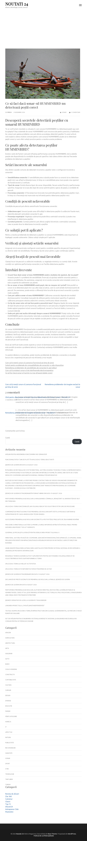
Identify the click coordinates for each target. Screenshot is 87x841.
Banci (7, 664)
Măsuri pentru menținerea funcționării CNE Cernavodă (26, 454)
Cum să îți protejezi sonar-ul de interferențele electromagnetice (29, 370)
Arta (7, 648)
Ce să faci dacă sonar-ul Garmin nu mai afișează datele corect (28, 373)
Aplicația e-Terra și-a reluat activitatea (20, 564)
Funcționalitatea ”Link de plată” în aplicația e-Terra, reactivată (29, 459)
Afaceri (8, 632)
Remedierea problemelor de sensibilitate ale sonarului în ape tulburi (31, 368)
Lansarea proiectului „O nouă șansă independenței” (25, 605)
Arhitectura (10, 643)
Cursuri (8, 690)
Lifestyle (8, 732)
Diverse (8, 701)
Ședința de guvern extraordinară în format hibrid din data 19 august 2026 (33, 493)
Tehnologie (9, 774)
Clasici (7, 802)
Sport (7, 763)
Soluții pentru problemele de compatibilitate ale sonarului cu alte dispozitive (34, 365)
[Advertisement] (43, 26)
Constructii (10, 674)
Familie (7, 711)
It (6, 727)
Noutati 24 (16, 4)
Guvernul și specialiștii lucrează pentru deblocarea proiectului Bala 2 (32, 532)
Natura (8, 737)
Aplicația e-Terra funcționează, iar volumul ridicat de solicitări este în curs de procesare (40, 506)
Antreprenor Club (11, 809)
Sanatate (8, 753)
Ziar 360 (8, 796)
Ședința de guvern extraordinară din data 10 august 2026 (27, 574)
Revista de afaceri (12, 794)
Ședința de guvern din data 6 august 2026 (21, 585)
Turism (8, 784)
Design (7, 695)
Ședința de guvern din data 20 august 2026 (21, 465)
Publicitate (9, 742)
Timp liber (9, 779)
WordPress (72, 834)
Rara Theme (52, 834)
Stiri (7, 769)
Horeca (8, 722)
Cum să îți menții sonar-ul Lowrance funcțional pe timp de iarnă (29, 363)
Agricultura (10, 638)
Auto (7, 659)
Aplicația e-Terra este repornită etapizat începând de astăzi (28, 569)
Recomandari (10, 748)
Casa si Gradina (11, 669)
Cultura (8, 685)
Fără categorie (11, 716)
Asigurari (8, 653)
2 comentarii (75, 112)
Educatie (8, 706)
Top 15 (8, 804)
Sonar (64, 112)
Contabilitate (10, 680)
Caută (7, 438)
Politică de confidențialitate (44, 836)
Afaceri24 (9, 807)
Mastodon (9, 812)
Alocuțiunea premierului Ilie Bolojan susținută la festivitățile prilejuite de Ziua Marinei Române (42, 519)
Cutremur (9, 799)
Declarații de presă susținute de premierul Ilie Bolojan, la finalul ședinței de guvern (37, 579)
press (9, 112)
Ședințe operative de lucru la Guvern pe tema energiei (25, 600)
